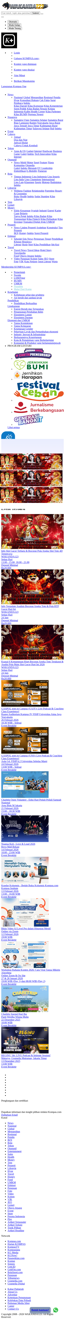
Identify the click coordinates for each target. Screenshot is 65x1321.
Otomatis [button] (13, 22)
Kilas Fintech (33, 219)
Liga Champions (33, 179)
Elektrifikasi (20, 171)
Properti (11, 224)
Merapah (32, 168)
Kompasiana (14, 1249)
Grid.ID (11, 1266)
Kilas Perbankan (49, 219)
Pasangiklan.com (16, 1258)
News (10, 94)
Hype (16, 100)
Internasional (48, 179)
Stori (30, 244)
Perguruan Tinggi (42, 239)
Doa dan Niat (20, 139)
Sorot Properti (41, 233)
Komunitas (19, 165)
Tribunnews (13, 1278)
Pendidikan (13, 300)
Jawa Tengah (20, 125)
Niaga (51, 162)
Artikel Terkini (15, 1225)
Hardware (47, 151)
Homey (23, 233)
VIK (21, 261)
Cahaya (11, 134)
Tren (10, 202)
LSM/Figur (19, 278)
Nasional (18, 97)
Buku (16, 196)
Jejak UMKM (48, 222)
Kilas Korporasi (35, 106)
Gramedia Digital (16, 1283)
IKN (16, 233)
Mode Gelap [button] (14, 25)
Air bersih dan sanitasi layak (28, 297)
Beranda (12, 449)
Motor (30, 162)
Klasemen (29, 182)
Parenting (49, 190)
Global (26, 97)
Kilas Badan (40, 216)
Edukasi (12, 236)
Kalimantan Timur (23, 128)
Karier (58, 210)
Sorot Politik (20, 108)
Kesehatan (13, 292)
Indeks (27, 103)
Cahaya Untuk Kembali (26, 145)
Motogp (46, 182)
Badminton (55, 182)
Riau (16, 123)
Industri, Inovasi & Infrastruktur (29, 334)
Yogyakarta (42, 123)
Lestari (11, 205)
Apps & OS (20, 151)
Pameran (42, 171)
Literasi (17, 244)
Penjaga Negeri (35, 114)
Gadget (30, 151)
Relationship (38, 190)
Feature (43, 162)
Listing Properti (28, 227)
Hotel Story (46, 250)
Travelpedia (20, 253)
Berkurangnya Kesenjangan (28, 337)
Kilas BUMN (20, 114)
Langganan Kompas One (13, 86)
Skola (25, 244)
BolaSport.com (15, 1272)
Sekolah (18, 239)
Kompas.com (14, 1241)
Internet (38, 151)
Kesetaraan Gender (23, 328)
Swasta (17, 275)
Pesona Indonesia (16, 1216)
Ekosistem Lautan (23, 314)
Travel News (20, 250)
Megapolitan (37, 97)
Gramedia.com (15, 1280)
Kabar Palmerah (16, 1289)
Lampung (24, 123)
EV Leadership (45, 168)
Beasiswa (27, 241)
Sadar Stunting (42, 196)
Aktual (17, 137)
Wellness (18, 190)
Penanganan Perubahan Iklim (28, 311)
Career (11, 1306)
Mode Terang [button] (15, 28)
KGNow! (12, 1255)
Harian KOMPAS (17, 1244)
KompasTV (13, 1247)
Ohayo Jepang (27, 256)
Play (10, 1219)
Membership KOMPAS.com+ (16, 267)
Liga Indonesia (39, 176)
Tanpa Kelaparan (22, 326)
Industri (43, 210)
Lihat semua (14, 427)
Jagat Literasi (44, 261)
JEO (46, 258)
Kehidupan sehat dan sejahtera (29, 295)
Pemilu (56, 97)
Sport (36, 162)
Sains (40, 258)
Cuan (16, 213)
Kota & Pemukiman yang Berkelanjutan (34, 340)
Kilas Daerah (20, 106)
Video (17, 258)
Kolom (33, 258)
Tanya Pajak (20, 216)
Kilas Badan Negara (37, 108)
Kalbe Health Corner (34, 111)
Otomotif (12, 159)
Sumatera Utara (21, 120)
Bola (10, 173)
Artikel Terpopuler (17, 1222)
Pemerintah (19, 272)
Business (57, 151)
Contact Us (13, 1308)
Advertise (12, 1294)
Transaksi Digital (32, 222)
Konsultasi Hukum (29, 100)
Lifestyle (12, 188)
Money (11, 207)
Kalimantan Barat (48, 125)
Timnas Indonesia (22, 176)
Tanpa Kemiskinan (23, 323)
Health (23, 196)
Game (17, 154)
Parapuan (25, 258)
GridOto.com (14, 1269)
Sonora (11, 1264)
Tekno (11, 148)
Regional (48, 97)
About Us (12, 1292)
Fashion (27, 190)
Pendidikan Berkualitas (25, 303)
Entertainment (14, 1151)
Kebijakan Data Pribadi (19, 1300)
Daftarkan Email (9, 1114)
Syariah (35, 210)
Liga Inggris (53, 176)
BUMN (18, 280)
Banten (33, 123)
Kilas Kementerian (53, 106)
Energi (50, 210)
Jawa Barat (54, 123)
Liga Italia (19, 179)
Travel (11, 247)
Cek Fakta (44, 100)
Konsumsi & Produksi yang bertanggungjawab (37, 343)
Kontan (11, 1261)
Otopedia (30, 165)
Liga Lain (19, 182)
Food (16, 256)
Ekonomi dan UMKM (19, 320)
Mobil (23, 162)
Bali (52, 128)
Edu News (28, 239)
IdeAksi (55, 244)
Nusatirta (18, 286)
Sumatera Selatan (38, 120)
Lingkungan (14, 306)
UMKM (18, 283)
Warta (55, 261)
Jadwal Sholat (21, 142)
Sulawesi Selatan (41, 128)
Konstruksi (52, 227)
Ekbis (17, 210)
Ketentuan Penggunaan (19, 1297)
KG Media (13, 1252)
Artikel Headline (16, 1230)
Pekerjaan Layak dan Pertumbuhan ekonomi (36, 331)
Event (10, 131)
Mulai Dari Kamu (23, 289)
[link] (9, 47)
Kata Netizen (30, 261)
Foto (16, 261)
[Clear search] (42, 13)
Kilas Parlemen (53, 111)
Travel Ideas (33, 250)
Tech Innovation (43, 154)
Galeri (24, 154)
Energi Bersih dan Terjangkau (29, 309)
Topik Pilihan (14, 1227)
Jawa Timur (33, 125)
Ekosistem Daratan (23, 317)
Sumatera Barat (55, 120)
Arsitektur (41, 227)
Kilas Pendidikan (42, 244)
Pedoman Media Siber (19, 1303)
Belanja (23, 213)
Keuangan (25, 210)
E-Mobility (32, 171)
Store (51, 258)
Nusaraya (12, 117)
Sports (38, 182)
